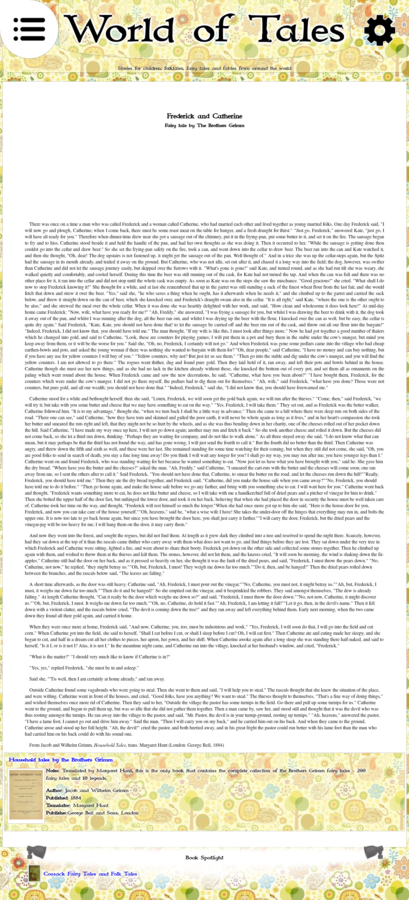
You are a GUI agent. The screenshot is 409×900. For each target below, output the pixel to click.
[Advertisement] (204, 174)
